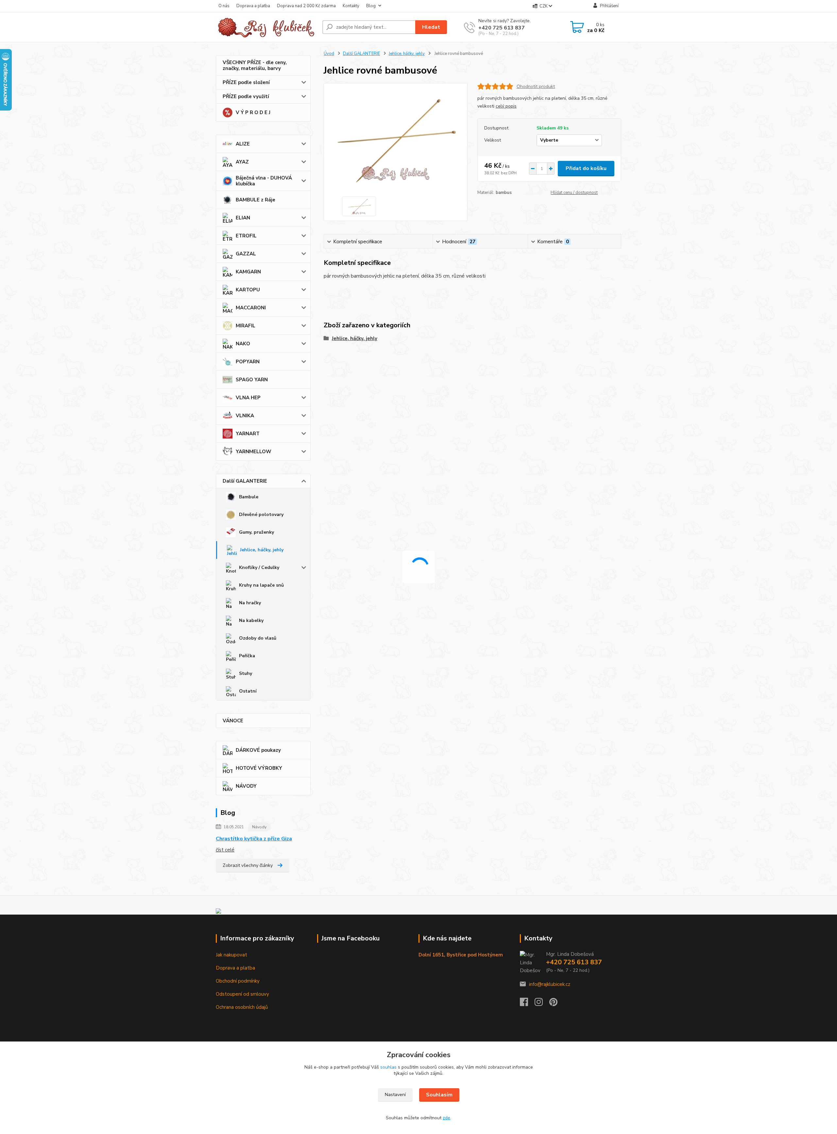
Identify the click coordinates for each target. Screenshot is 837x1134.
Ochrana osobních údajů (242, 1007)
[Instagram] (542, 1004)
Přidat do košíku (586, 168)
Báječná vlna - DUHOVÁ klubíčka (264, 181)
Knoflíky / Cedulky (259, 567)
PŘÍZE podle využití (246, 96)
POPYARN (248, 361)
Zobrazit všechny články (248, 865)
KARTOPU (248, 289)
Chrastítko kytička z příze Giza (254, 838)
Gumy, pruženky (256, 532)
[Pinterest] (553, 1004)
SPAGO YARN (252, 379)
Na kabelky (251, 620)
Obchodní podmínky (238, 981)
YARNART (248, 433)
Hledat (431, 27)
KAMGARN (248, 271)
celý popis (506, 106)
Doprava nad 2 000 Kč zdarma (306, 6)
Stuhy (245, 673)
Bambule (248, 497)
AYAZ (242, 162)
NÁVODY (246, 786)
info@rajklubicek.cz (549, 984)
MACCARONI (251, 307)
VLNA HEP (248, 397)
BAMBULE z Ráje (255, 200)
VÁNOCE (233, 720)
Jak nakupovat (231, 955)
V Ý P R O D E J (253, 112)
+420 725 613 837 (501, 27)
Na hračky (250, 603)
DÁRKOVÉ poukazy (258, 750)
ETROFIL (246, 235)
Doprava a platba (253, 6)
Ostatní (248, 691)
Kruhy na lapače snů (261, 585)
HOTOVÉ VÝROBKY (259, 768)
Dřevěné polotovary (261, 514)
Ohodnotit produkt (536, 86)
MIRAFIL (245, 325)
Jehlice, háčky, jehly (261, 550)
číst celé (225, 850)
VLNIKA (245, 415)
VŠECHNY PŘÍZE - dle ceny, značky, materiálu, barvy (255, 65)
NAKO (243, 343)
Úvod (329, 54)
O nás (224, 6)
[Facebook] (527, 1004)
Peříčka (247, 656)
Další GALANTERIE (245, 481)
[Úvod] (266, 27)
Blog (371, 6)
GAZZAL (246, 253)
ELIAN (243, 218)
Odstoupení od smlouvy (242, 994)
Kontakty (351, 6)
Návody (259, 827)
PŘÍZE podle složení (246, 82)
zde (446, 1118)
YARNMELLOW (253, 451)
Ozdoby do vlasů (257, 638)
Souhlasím (439, 1094)
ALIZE (243, 144)
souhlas (388, 1067)
